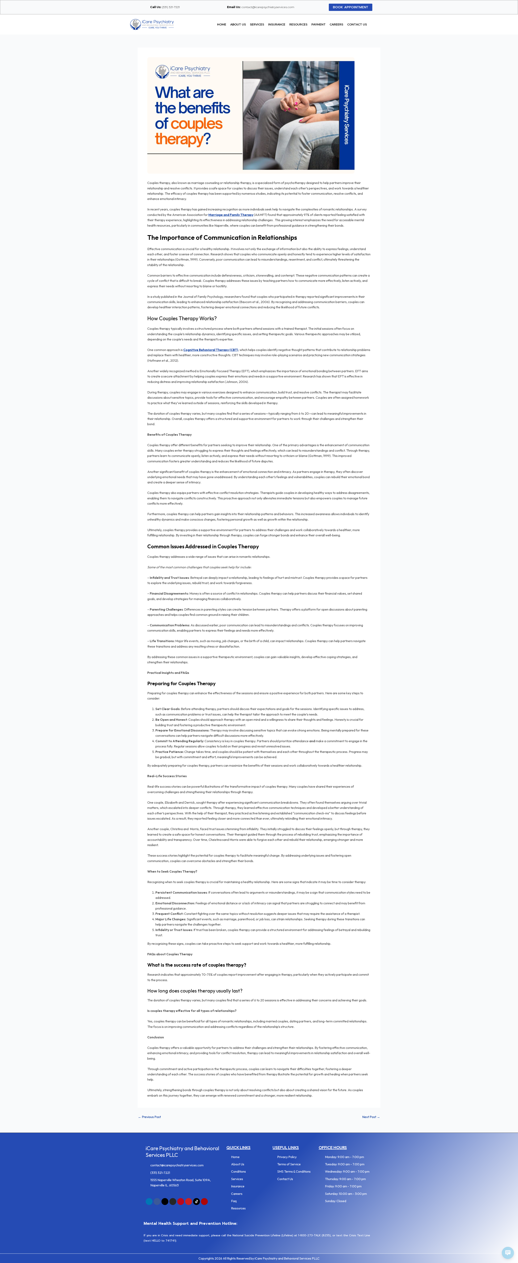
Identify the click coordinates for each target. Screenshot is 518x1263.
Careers (336, 24)
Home (221, 24)
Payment (318, 24)
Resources (298, 24)
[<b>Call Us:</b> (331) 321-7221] (145, 7)
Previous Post (149, 1116)
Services (257, 24)
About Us (238, 24)
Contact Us (357, 24)
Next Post (371, 1116)
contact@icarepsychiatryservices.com (260, 7)
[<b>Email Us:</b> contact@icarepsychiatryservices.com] (222, 7)
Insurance (276, 24)
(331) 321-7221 (165, 7)
